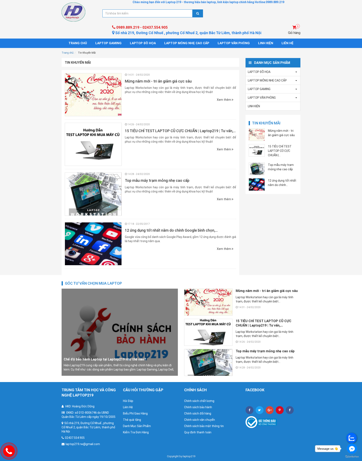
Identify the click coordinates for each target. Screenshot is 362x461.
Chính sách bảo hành (198, 407)
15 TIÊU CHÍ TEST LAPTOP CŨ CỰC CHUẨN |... (280, 151)
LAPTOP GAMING (108, 43)
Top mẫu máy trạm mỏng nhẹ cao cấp (157, 180)
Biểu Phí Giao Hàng (135, 413)
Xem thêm (224, 99)
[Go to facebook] (352, 448)
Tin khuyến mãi (266, 123)
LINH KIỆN (265, 43)
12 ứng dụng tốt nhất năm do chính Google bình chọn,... (171, 230)
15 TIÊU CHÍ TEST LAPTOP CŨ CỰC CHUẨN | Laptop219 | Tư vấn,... (180, 131)
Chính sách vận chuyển (199, 419)
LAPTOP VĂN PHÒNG (234, 43)
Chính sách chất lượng (199, 401)
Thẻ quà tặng (132, 419)
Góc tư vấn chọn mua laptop (93, 283)
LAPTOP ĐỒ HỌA (143, 43)
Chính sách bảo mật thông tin (204, 426)
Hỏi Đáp (128, 401)
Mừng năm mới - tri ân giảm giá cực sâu (158, 81)
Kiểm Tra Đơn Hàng (136, 432)
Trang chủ (78, 43)
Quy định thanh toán (197, 432)
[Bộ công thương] (261, 422)
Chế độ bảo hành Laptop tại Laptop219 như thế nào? (105, 359)
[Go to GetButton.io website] (352, 456)
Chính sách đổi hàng (197, 413)
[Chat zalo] (351, 438)
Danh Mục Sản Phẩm (137, 426)
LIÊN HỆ (287, 43)
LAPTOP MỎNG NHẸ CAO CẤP (186, 43)
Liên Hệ (128, 407)
